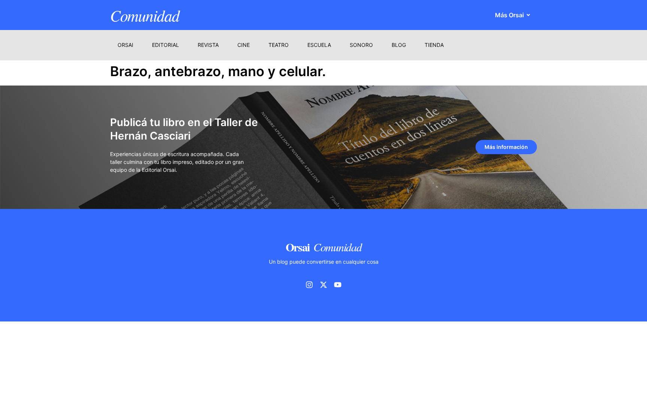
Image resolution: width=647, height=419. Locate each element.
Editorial (165, 45)
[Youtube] (338, 285)
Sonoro (361, 45)
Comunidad (144, 15)
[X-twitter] (323, 285)
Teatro (278, 45)
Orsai (125, 45)
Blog (399, 45)
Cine (243, 45)
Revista (208, 45)
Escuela (319, 45)
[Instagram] (309, 285)
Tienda (434, 45)
